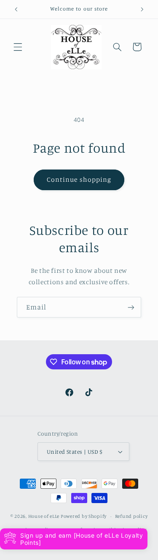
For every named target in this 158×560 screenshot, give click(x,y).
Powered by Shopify (84, 516)
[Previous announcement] (16, 9)
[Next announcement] (142, 9)
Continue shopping (79, 179)
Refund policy (131, 516)
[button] (17, 47)
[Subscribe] (131, 307)
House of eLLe (44, 516)
